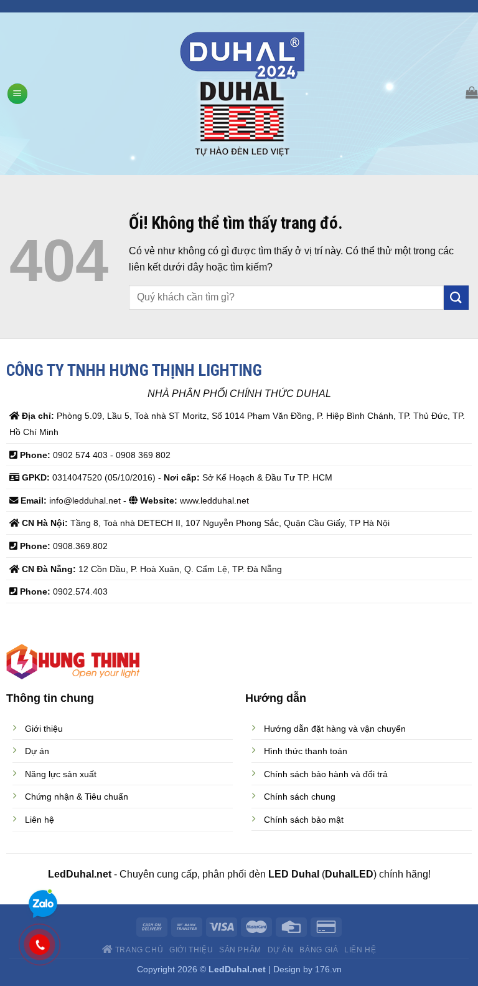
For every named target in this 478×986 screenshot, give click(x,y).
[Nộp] (456, 297)
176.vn (328, 969)
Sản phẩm (240, 949)
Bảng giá (318, 949)
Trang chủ (138, 949)
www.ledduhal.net (214, 500)
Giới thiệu (191, 949)
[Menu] (17, 94)
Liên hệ (360, 949)
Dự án (281, 949)
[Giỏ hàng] (472, 92)
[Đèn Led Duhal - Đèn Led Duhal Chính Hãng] (242, 94)
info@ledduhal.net (85, 500)
